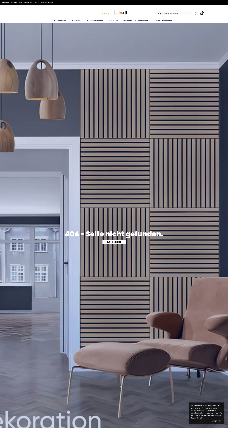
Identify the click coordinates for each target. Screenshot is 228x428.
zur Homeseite (114, 242)
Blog (20, 2)
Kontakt (36, 2)
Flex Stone (113, 21)
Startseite (5, 2)
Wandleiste (76, 21)
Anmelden (28, 2)
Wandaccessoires (164, 21)
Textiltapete (126, 21)
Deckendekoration (95, 21)
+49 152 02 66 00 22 (48, 2)
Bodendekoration (143, 21)
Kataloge (14, 2)
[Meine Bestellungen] (196, 13)
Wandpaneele (60, 21)
